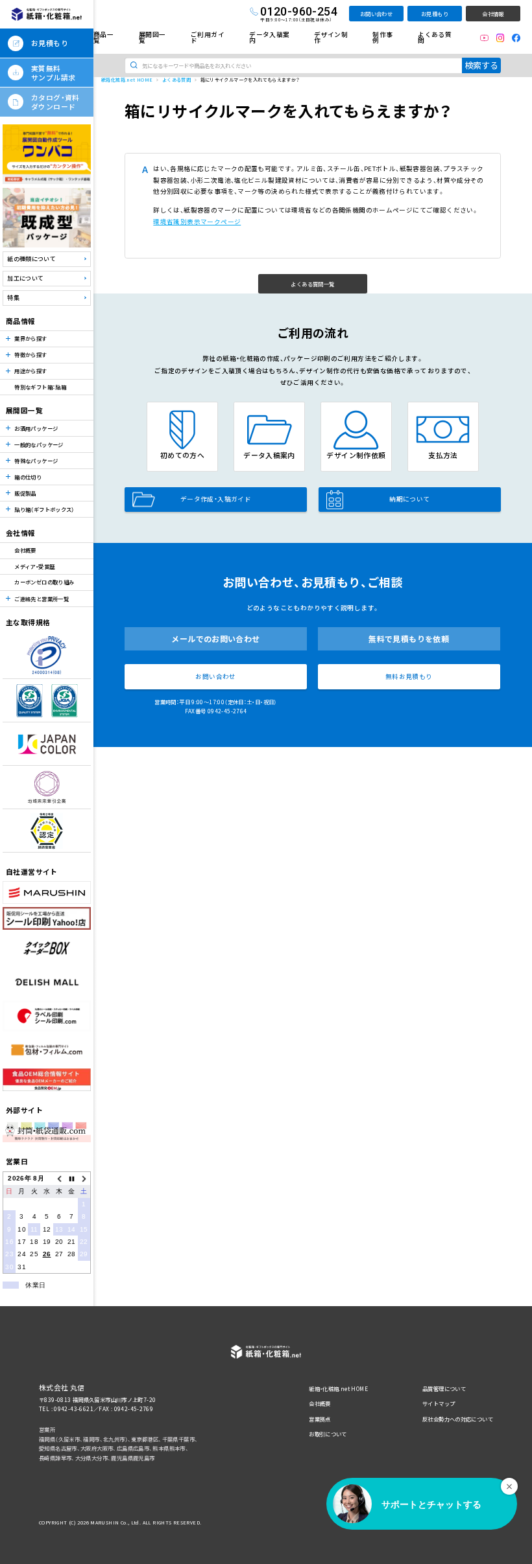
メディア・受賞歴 (34, 566)
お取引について (328, 1434)
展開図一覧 (152, 37)
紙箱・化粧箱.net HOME (338, 1388)
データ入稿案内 (269, 37)
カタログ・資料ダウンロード (55, 101)
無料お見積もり (409, 676)
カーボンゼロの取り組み (44, 582)
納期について (409, 498)
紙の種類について (31, 259)
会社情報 (493, 13)
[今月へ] (72, 1179)
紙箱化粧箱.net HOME (126, 79)
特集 (13, 297)
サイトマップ (438, 1403)
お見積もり (434, 13)
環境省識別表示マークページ (197, 221)
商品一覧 (103, 37)
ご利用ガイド (207, 37)
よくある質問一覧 (312, 284)
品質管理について (444, 1388)
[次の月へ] (84, 1179)
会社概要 (25, 550)
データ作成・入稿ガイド (215, 498)
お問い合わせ (376, 13)
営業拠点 (320, 1419)
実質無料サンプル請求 (53, 72)
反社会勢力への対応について (457, 1419)
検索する (481, 65)
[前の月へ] (59, 1179)
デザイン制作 (331, 37)
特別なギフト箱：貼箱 (40, 387)
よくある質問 (435, 37)
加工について (25, 278)
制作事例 (382, 37)
